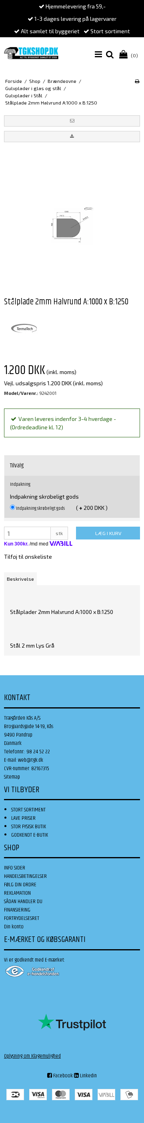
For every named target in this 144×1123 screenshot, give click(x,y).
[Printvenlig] (137, 81)
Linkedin (88, 1075)
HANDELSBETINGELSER (25, 876)
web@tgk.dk (30, 760)
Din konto (14, 926)
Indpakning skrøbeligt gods (40, 508)
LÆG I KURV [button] (108, 533)
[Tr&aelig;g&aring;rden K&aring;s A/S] (31, 53)
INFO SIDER (14, 867)
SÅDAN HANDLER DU (23, 901)
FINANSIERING (17, 910)
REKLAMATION (17, 893)
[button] (72, 121)
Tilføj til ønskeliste (28, 556)
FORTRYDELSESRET (21, 918)
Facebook (62, 1075)
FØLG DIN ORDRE (20, 884)
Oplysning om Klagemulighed (32, 1056)
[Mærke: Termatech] (24, 328)
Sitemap (12, 777)
